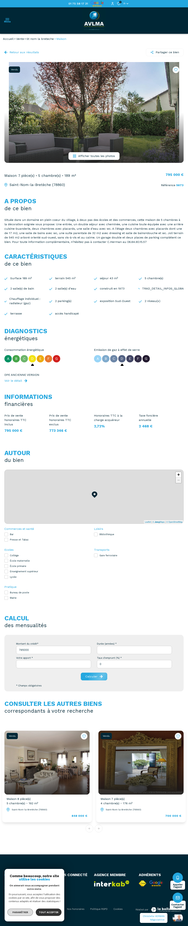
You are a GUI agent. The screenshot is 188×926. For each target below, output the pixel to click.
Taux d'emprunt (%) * (109, 657)
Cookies (118, 909)
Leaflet (148, 521)
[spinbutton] (134, 664)
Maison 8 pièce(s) (22, 801)
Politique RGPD (99, 909)
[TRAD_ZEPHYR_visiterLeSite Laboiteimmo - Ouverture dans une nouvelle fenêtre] (166, 909)
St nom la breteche (40, 39)
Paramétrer (20, 912)
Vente (20, 39)
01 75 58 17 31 (78, 3)
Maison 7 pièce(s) (117, 801)
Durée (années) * (107, 643)
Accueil (8, 39)
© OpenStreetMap (174, 521)
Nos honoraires (75, 909)
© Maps (159, 521)
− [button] (178, 480)
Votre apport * (24, 657)
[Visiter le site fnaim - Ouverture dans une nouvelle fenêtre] (142, 883)
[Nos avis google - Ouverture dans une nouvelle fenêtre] (156, 883)
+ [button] (178, 474)
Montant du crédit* (27, 643)
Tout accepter (48, 912)
